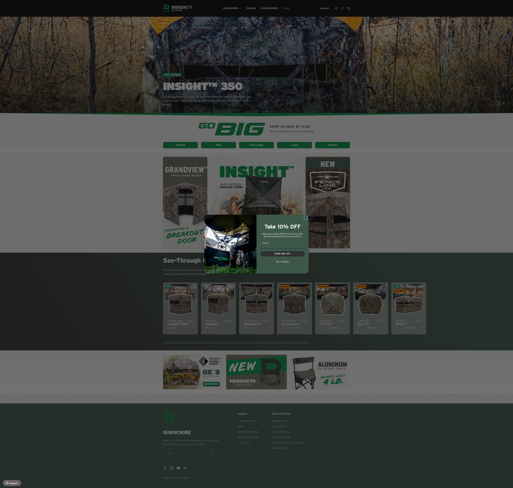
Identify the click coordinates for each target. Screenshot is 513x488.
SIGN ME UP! (283, 254)
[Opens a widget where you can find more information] (12, 483)
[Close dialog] (305, 217)
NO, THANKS (282, 262)
